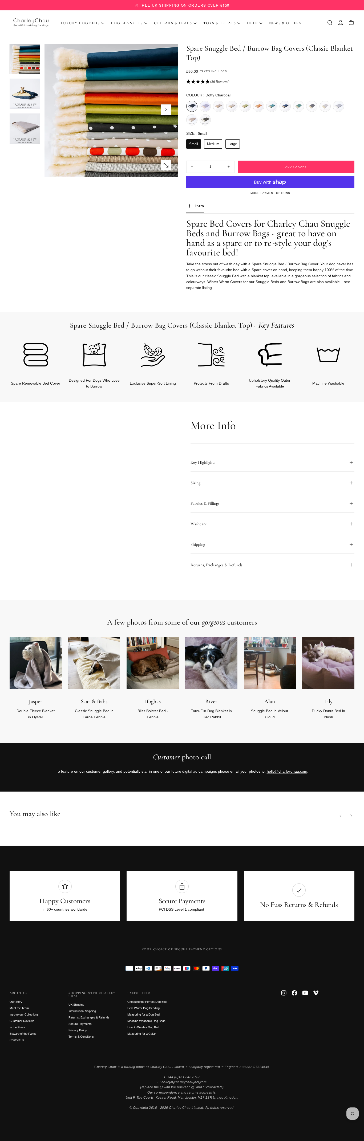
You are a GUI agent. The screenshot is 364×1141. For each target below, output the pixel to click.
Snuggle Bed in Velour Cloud (269, 714)
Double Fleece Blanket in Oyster (36, 714)
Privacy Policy (77, 1030)
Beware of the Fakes (23, 1033)
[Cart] (351, 22)
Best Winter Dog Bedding (143, 1008)
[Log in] (340, 22)
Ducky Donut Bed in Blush (328, 714)
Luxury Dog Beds (80, 23)
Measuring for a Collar (141, 1033)
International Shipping (82, 1011)
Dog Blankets (127, 23)
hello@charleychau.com (287, 771)
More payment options (270, 192)
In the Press (17, 1027)
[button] (330, 22)
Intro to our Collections (24, 1014)
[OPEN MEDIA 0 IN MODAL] (166, 165)
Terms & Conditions (81, 1036)
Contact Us (17, 1040)
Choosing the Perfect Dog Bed (147, 1001)
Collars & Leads (173, 23)
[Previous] (340, 816)
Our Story (16, 1001)
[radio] (191, 106)
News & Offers (285, 23)
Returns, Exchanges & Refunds (89, 1017)
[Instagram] (284, 993)
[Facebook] (294, 993)
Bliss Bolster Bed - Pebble (152, 714)
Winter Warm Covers (224, 282)
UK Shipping (76, 1004)
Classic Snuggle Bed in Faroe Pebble (94, 714)
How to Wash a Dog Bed (143, 1027)
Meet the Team (19, 1008)
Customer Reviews (22, 1020)
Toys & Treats (219, 23)
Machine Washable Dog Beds (146, 1020)
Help (252, 23)
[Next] (341, 356)
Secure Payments (80, 1023)
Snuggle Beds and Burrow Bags (282, 282)
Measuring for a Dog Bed (143, 1014)
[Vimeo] (316, 993)
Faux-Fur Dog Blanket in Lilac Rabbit (211, 714)
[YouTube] (305, 993)
